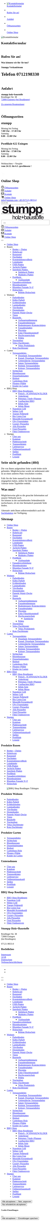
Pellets (21, 338)
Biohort (15, 378)
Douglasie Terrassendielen (30, 355)
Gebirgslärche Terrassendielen (31, 360)
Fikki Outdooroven (21, 431)
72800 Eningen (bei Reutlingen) (15, 99)
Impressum (6, 954)
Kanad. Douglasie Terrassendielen (33, 358)
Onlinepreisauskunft (21, 449)
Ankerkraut (23, 396)
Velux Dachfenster (21, 343)
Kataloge (16, 439)
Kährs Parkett (18, 300)
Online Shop (12, 244)
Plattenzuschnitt (19, 441)
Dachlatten (17, 257)
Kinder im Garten (20, 386)
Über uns (16, 436)
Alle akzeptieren (8, 1201)
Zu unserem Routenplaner (12, 104)
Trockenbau (17, 340)
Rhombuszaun (18, 373)
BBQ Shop (12, 671)
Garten (10, 634)
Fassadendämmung (26, 323)
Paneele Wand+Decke (22, 312)
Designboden (18, 310)
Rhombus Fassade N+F (23, 287)
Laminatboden (18, 305)
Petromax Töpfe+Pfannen (29, 398)
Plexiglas (22, 330)
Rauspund (17, 254)
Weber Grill (17, 411)
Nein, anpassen (24, 1201)
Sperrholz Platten (20, 269)
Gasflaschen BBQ (26, 401)
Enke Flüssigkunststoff (28, 333)
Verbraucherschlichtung (11, 962)
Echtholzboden (19, 302)
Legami (15, 457)
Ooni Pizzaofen (19, 429)
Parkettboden (18, 297)
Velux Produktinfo (26, 345)
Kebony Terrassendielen (29, 368)
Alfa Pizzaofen (19, 426)
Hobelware (17, 252)
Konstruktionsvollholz (22, 259)
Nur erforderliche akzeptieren (14, 1204)
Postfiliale (16, 454)
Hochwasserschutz (26, 335)
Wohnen (10, 575)
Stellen (15, 452)
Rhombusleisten (19, 285)
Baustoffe (17, 317)
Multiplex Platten (25, 275)
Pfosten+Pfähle (19, 383)
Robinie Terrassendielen (29, 366)
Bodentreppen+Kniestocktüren (32, 325)
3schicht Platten (19, 267)
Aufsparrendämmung (27, 320)
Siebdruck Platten (26, 272)
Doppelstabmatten (20, 376)
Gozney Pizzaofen (20, 424)
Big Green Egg (19, 416)
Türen (15, 315)
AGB (3, 957)
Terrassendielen (19, 353)
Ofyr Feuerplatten (20, 421)
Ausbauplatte (24, 280)
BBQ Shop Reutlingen (22, 391)
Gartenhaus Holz (20, 381)
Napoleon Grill (19, 409)
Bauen (10, 527)
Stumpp (10, 717)
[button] (2, 240)
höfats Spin (23, 403)
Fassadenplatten (25, 328)
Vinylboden (17, 307)
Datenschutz (6, 959)
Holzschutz (17, 290)
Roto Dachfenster (20, 348)
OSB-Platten (18, 264)
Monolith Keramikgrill (22, 419)
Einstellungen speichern (28, 1218)
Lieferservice (18, 446)
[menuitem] (9, 188)
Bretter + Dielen (19, 249)
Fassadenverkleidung (21, 282)
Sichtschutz (17, 371)
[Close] (2, 980)
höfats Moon (23, 406)
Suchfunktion (7, 513)
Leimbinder (17, 262)
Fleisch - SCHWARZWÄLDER (32, 393)
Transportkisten (19, 444)
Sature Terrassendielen (28, 363)
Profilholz (17, 277)
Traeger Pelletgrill (20, 414)
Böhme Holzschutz (26, 292)
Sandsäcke (28, 618)
